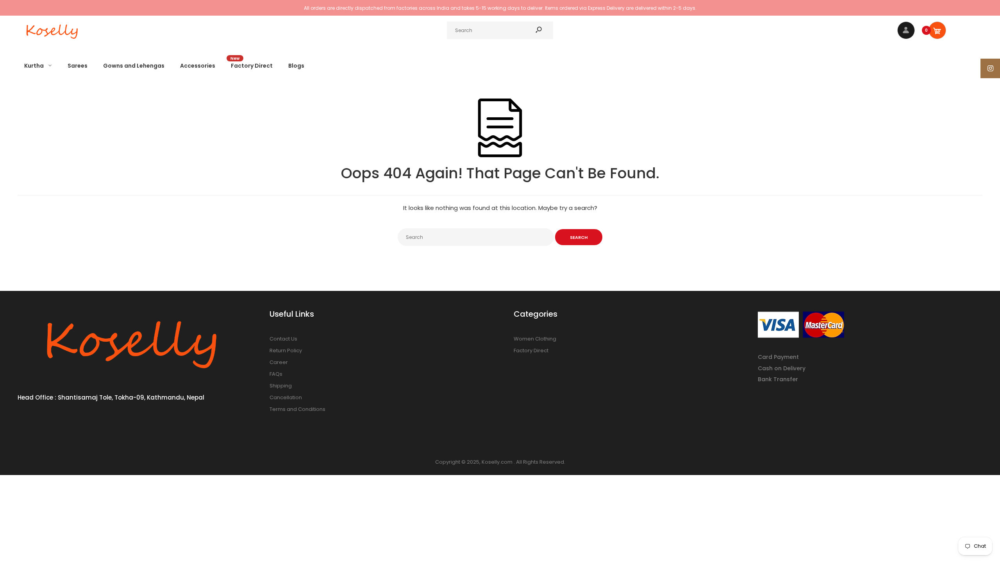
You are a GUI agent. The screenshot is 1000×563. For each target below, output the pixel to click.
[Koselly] (53, 41)
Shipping (281, 385)
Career (279, 362)
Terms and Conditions (297, 409)
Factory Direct (531, 350)
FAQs (276, 374)
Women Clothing (535, 338)
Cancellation (286, 397)
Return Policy (286, 350)
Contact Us (283, 338)
